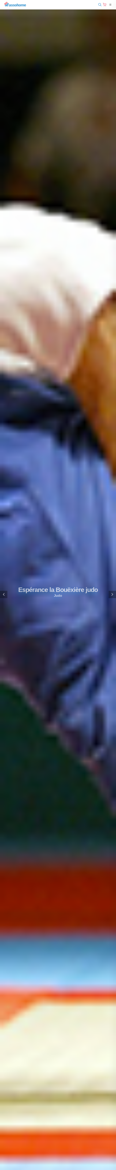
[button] (3, 594)
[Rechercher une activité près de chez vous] (99, 4)
